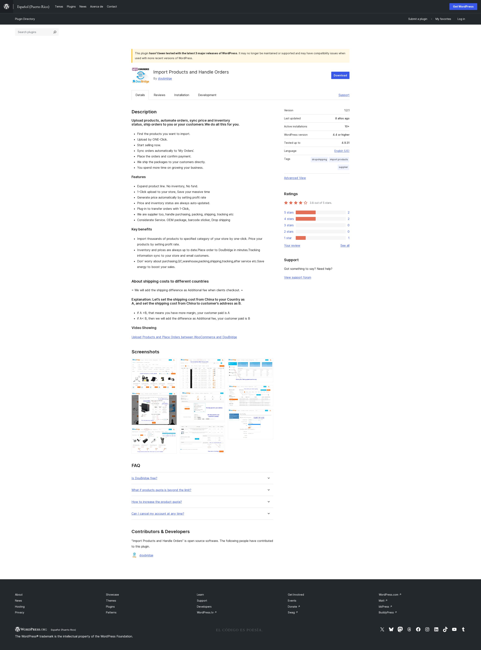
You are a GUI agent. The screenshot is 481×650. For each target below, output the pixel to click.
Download (340, 75)
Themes (111, 600)
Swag (293, 612)
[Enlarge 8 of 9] (268, 390)
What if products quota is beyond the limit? (161, 490)
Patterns (111, 612)
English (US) (341, 150)
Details (140, 95)
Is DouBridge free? (144, 478)
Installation (181, 95)
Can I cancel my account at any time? (158, 513)
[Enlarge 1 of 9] (172, 363)
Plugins (110, 606)
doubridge (165, 78)
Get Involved (296, 594)
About (19, 594)
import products (339, 159)
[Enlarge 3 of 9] (172, 433)
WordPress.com (390, 594)
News (18, 600)
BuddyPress (388, 612)
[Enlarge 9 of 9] (268, 414)
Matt (383, 600)
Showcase (112, 594)
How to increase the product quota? (157, 502)
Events (292, 600)
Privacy (19, 612)
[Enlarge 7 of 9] (268, 363)
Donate (294, 606)
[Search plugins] (55, 32)
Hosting (20, 606)
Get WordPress (463, 6)
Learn (200, 594)
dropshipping (319, 159)
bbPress (385, 606)
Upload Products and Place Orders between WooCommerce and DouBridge (184, 337)
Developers (204, 606)
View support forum (297, 277)
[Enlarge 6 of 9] (220, 430)
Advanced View (295, 178)
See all (344, 245)
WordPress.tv (207, 612)
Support (344, 95)
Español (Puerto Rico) (63, 629)
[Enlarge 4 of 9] (220, 363)
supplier (343, 167)
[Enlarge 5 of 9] (220, 397)
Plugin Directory (25, 18)
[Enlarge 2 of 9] (172, 397)
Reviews (159, 95)
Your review (292, 245)
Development (207, 95)
